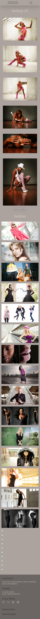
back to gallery (20, 210)
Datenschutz (8, 609)
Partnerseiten (9, 614)
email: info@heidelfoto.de (11, 594)
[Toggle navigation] (31, 3)
